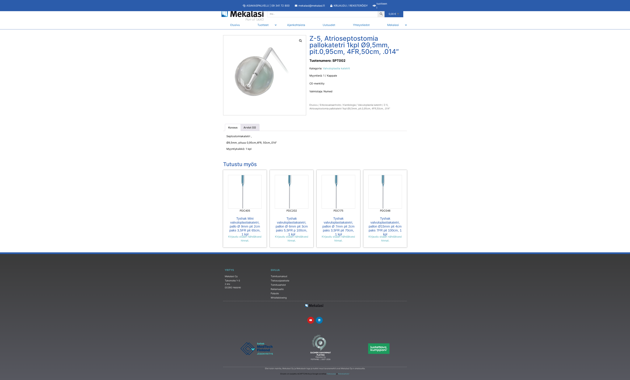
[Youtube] (310, 320)
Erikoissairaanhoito (330, 105)
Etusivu (313, 105)
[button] (301, 41)
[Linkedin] (319, 320)
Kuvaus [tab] (233, 127)
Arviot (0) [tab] (249, 127)
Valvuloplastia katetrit (336, 68)
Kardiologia (349, 105)
